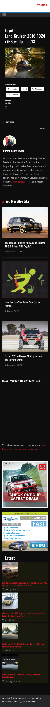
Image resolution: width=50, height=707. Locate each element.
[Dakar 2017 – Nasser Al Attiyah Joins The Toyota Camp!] (25, 322)
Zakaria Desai (18, 181)
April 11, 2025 (10, 620)
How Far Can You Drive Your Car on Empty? (22, 304)
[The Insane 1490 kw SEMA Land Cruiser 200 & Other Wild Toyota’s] (25, 209)
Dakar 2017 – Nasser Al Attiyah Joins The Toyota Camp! (24, 358)
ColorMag (17, 701)
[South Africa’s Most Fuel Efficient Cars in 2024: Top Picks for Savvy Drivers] (25, 631)
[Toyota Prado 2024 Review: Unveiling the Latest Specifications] (25, 662)
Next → (44, 128)
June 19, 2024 (10, 650)
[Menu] (4, 15)
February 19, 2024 (12, 681)
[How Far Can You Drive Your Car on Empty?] (25, 263)
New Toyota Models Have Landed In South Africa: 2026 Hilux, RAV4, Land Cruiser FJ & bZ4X (24, 584)
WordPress (30, 701)
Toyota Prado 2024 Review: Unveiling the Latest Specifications (21, 675)
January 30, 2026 (12, 589)
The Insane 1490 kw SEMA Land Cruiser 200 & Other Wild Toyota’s (25, 244)
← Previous (8, 121)
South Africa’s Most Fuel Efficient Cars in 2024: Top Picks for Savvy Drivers (23, 645)
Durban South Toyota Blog (29, 698)
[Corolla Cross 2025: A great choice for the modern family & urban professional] (25, 601)
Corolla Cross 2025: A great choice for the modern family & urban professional (23, 614)
